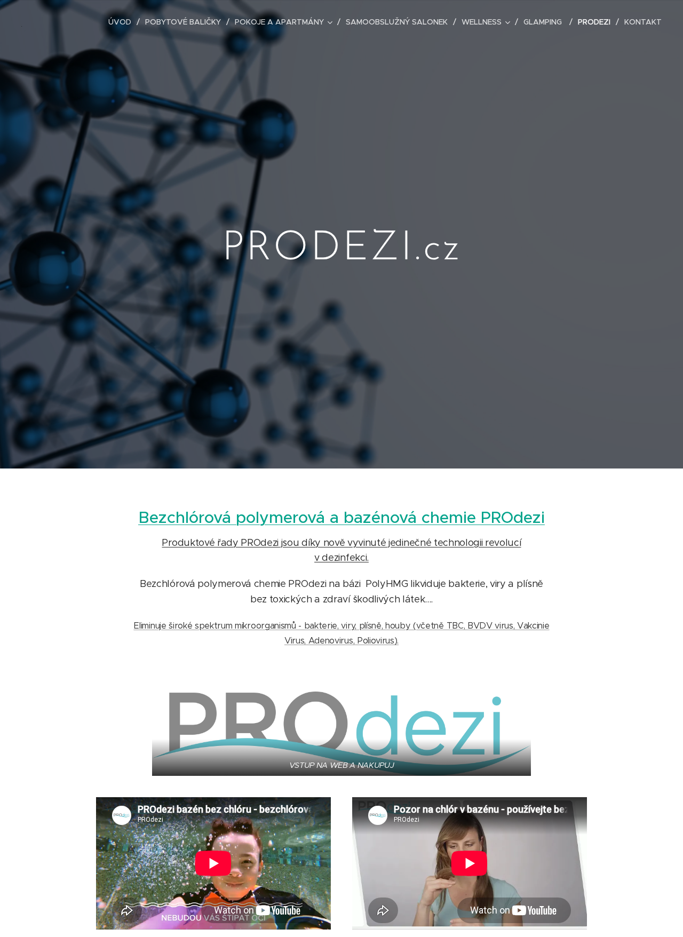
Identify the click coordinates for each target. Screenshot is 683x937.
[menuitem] (123, 22)
